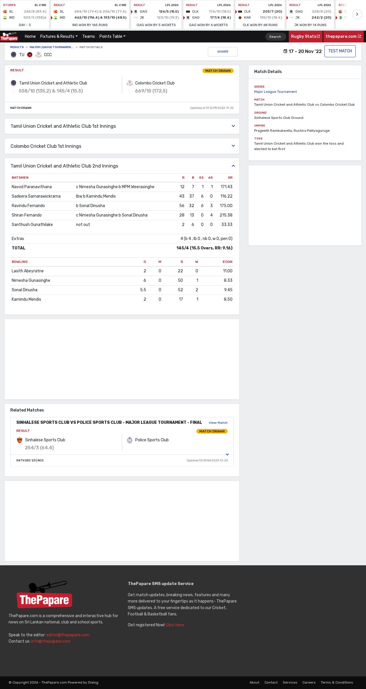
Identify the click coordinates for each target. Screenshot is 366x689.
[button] (227, 454)
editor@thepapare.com (67, 635)
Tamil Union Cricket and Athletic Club (53, 83)
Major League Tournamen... (51, 47)
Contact (271, 682)
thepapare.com (341, 36)
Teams (88, 36)
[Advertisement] (122, 359)
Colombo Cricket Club (155, 83)
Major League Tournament (275, 92)
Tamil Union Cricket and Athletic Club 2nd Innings (64, 166)
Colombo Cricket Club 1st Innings (46, 146)
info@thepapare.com (51, 641)
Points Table (111, 36)
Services (290, 682)
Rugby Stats (303, 36)
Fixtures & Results (57, 36)
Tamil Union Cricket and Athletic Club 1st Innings (63, 126)
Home (31, 36)
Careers (309, 682)
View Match (218, 423)
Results (17, 47)
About (254, 682)
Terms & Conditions (337, 682)
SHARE (222, 52)
